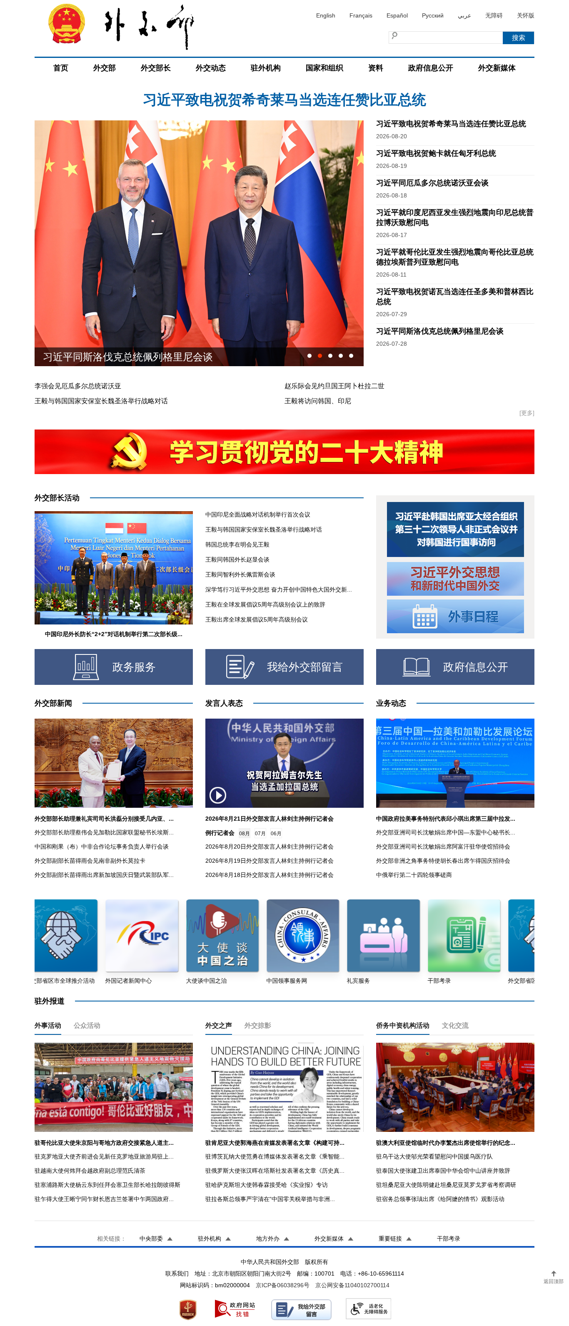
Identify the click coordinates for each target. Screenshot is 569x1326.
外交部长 (156, 68)
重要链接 (390, 1238)
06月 (276, 834)
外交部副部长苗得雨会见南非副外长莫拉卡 (90, 860)
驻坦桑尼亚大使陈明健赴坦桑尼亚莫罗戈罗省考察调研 (446, 1184)
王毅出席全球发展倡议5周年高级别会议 (256, 619)
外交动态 (211, 68)
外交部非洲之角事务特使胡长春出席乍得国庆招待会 (443, 860)
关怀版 (525, 15)
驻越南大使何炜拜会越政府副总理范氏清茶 (90, 1170)
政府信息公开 (430, 68)
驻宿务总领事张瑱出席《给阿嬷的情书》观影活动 (440, 1199)
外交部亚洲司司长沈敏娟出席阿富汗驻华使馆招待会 (443, 846)
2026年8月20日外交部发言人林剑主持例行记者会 (269, 846)
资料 (375, 68)
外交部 (104, 68)
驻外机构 (266, 68)
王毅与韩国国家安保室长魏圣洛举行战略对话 (101, 401)
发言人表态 (224, 703)
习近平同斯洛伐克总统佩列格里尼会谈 (440, 331)
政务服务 (134, 667)
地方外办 (268, 1238)
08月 (244, 834)
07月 (260, 834)
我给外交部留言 (305, 667)
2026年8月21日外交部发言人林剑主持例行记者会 (269, 818)
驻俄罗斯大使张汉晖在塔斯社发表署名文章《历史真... (274, 1170)
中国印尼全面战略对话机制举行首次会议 (257, 514)
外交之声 (218, 1025)
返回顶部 (554, 1281)
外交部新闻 (53, 703)
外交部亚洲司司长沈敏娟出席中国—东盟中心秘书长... (445, 832)
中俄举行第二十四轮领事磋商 (414, 875)
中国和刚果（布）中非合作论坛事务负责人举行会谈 (102, 846)
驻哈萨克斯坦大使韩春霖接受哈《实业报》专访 (266, 1184)
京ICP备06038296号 (282, 1285)
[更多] (526, 413)
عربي (464, 15)
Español (397, 15)
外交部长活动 (57, 498)
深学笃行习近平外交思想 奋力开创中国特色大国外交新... (278, 589)
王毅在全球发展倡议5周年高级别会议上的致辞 (265, 604)
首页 (60, 68)
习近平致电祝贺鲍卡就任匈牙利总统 (284, 99)
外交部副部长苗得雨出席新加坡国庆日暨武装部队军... (104, 875)
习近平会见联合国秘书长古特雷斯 (118, 356)
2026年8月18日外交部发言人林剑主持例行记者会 (269, 875)
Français (360, 15)
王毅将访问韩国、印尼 (317, 401)
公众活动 (87, 1025)
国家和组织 (324, 68)
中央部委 (151, 1238)
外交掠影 (258, 1025)
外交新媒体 (497, 68)
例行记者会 (220, 832)
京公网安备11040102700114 (352, 1285)
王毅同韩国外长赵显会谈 (237, 559)
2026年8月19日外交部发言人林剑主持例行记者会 (269, 860)
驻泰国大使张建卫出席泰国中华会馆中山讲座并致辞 (443, 1170)
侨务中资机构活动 (402, 1025)
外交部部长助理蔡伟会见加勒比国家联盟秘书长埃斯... (104, 832)
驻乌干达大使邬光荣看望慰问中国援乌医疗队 (434, 1156)
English (325, 15)
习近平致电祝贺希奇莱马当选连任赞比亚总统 (451, 124)
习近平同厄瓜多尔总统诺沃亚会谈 (432, 183)
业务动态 (391, 703)
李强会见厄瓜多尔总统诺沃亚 (78, 386)
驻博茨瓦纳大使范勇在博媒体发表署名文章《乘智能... (274, 1156)
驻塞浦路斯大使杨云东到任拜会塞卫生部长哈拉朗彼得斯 (107, 1184)
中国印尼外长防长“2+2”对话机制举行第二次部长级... (113, 634)
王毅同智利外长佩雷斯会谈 (240, 574)
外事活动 (48, 1025)
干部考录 (448, 1238)
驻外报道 (50, 1001)
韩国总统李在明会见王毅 (237, 544)
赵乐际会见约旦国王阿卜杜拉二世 (334, 386)
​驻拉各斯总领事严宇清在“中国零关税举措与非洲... (270, 1199)
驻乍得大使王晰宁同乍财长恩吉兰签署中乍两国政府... (104, 1199)
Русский (433, 15)
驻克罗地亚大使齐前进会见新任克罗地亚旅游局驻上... (104, 1156)
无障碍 (494, 15)
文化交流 (455, 1025)
